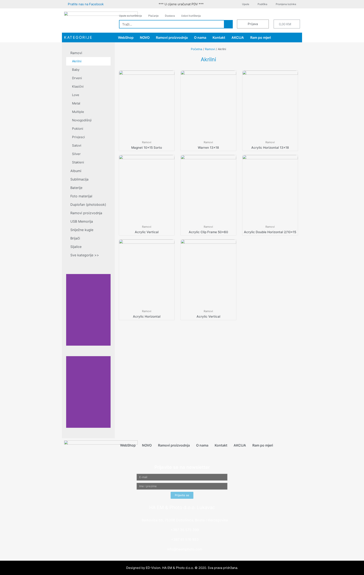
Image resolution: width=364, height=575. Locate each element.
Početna (196, 49)
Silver (76, 154)
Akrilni (77, 61)
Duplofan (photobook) (88, 204)
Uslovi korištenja (191, 15)
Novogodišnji (82, 120)
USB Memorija (81, 221)
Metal (76, 103)
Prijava (253, 24)
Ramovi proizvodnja (172, 37)
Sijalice (76, 247)
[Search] (228, 24)
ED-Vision (153, 568)
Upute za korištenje (130, 15)
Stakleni (78, 162)
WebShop (126, 37)
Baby (75, 70)
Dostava (170, 15)
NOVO (145, 37)
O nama (200, 37)
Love (75, 95)
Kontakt (219, 37)
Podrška (262, 4)
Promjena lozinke (286, 4)
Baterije (76, 188)
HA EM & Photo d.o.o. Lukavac (182, 507)
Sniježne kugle (81, 230)
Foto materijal (81, 196)
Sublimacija (79, 179)
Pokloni (77, 129)
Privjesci (78, 137)
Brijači (75, 238)
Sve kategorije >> (84, 255)
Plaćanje (153, 15)
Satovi (76, 145)
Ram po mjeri (260, 37)
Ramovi (76, 53)
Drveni (77, 78)
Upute (245, 4)
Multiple (78, 112)
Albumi (75, 171)
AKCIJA (238, 37)
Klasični (78, 86)
